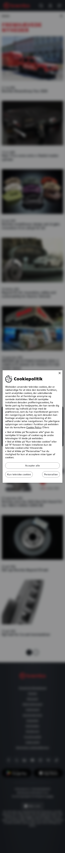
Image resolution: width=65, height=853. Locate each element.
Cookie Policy (33, 427)
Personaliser (51, 474)
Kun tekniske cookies (19, 474)
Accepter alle (32, 465)
